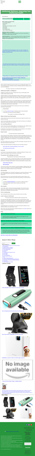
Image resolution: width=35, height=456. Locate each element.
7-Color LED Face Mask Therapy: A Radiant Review (12, 381)
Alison (25, 208)
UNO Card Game (6, 164)
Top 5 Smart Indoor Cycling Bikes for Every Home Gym (12, 334)
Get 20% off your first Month (7, 78)
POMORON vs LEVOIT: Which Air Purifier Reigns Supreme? (13, 357)
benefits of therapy (10, 111)
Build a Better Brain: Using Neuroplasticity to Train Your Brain (13, 146)
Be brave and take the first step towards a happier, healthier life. (14, 77)
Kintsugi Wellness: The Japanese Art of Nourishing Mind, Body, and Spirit (15, 75)
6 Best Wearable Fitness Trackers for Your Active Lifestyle (13, 287)
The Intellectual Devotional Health (8, 148)
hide (8, 244)
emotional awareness (11, 181)
